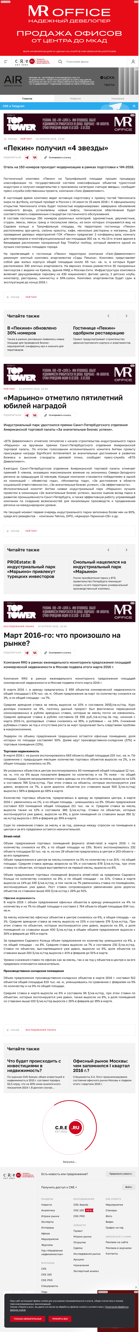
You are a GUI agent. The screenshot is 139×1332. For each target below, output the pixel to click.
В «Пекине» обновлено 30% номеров (31, 329)
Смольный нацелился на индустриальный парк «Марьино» (99, 565)
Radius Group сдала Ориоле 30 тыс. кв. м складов (95, 1274)
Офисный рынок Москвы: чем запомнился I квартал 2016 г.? (101, 1064)
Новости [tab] (75, 97)
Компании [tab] (117, 97)
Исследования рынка (19, 625)
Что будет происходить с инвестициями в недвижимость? (34, 1064)
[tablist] (69, 97)
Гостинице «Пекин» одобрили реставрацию (98, 329)
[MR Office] (68, 27)
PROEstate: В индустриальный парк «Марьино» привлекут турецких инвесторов (31, 568)
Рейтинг (26, 137)
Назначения (12, 1124)
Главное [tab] (27, 97)
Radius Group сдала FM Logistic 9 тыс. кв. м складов (32, 1274)
